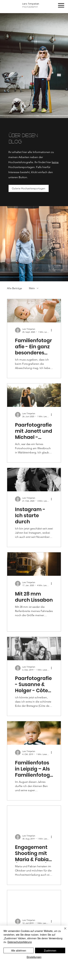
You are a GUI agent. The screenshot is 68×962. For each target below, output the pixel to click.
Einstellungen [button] (34, 957)
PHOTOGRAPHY (30, 5)
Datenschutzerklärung (19, 942)
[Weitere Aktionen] (52, 330)
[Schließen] (63, 930)
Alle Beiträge (14, 288)
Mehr (32, 288)
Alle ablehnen (18, 950)
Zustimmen (50, 950)
